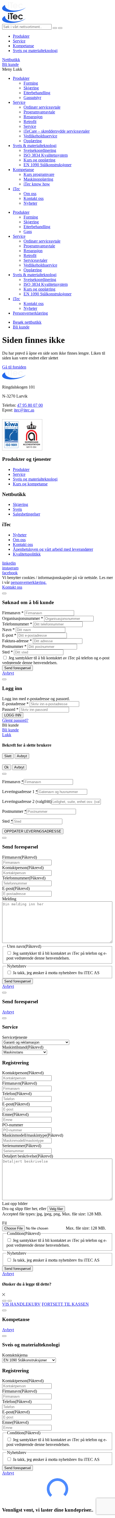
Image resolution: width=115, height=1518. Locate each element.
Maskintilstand (22, 1047)
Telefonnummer (17, 624)
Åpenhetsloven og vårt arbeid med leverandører (53, 549)
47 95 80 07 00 (30, 405)
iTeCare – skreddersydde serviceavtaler (57, 131)
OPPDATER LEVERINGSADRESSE (32, 831)
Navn (8, 629)
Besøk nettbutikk (27, 322)
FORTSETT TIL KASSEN (65, 1304)
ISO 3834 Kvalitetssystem (46, 155)
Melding (9, 899)
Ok (6, 767)
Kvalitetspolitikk (27, 554)
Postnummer (14, 646)
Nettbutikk (11, 59)
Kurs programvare (39, 174)
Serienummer (21, 1145)
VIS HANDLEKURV (21, 1304)
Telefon (17, 1093)
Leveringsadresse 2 (26, 801)
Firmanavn (13, 613)
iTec (16, 189)
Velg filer (56, 1209)
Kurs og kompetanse (30, 484)
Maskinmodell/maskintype (32, 1135)
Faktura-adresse (17, 641)
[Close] (4, 593)
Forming (31, 83)
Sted (7, 652)
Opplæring (33, 140)
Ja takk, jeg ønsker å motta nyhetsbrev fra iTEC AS (56, 972)
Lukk (6, 734)
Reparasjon (33, 116)
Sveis (17, 509)
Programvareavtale (39, 112)
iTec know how (37, 184)
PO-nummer (12, 1125)
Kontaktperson (23, 867)
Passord (10, 709)
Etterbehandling (37, 92)
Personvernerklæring (30, 313)
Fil (4, 1223)
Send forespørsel (17, 668)
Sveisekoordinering (40, 150)
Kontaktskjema (15, 1355)
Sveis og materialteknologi (35, 50)
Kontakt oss (34, 198)
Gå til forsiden (14, 367)
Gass (28, 231)
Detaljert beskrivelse (27, 1156)
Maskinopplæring (38, 179)
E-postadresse (15, 703)
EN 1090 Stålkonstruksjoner (47, 164)
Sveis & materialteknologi (34, 145)
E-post (9, 635)
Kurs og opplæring (39, 160)
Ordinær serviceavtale (42, 107)
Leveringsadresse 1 (20, 791)
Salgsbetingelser (26, 514)
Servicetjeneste (14, 1037)
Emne (15, 1114)
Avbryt (8, 673)
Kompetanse (23, 45)
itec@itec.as (24, 410)
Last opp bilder (15, 1203)
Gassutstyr (32, 97)
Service (19, 41)
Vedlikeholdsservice (40, 136)
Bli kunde (10, 64)
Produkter (21, 36)
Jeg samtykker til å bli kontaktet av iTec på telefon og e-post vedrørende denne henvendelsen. (55, 660)
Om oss (30, 193)
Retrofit (30, 121)
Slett (7, 756)
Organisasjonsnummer (22, 618)
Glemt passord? (15, 720)
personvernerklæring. (29, 582)
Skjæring (31, 88)
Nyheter (30, 203)
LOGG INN (12, 715)
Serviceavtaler (35, 260)
